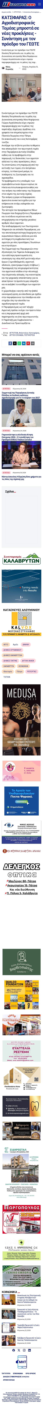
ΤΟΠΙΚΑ (7, 677)
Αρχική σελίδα (6, 12)
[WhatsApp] (19, 343)
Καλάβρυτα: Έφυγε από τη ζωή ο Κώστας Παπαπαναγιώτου (29, 1339)
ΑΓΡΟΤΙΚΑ (17, 12)
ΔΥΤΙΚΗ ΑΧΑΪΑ (28, 661)
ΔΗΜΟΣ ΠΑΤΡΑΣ (10, 661)
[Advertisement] (21, 922)
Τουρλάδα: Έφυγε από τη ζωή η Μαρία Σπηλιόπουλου (28, 1326)
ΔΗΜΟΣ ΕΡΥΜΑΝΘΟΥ (12, 650)
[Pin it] (28, 343)
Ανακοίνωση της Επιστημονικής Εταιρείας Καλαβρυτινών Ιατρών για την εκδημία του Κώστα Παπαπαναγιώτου (29, 1298)
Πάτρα (19, 671)
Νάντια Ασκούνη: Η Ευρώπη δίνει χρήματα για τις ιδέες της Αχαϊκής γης (21, 477)
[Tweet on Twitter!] (15, 343)
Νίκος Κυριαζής (9, 68)
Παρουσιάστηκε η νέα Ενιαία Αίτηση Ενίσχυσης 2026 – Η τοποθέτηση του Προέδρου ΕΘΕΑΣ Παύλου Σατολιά (17, 437)
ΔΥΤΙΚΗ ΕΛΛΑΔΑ (16, 335)
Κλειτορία (8, 671)
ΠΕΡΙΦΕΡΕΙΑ (29, 335)
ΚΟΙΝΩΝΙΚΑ (23, 666)
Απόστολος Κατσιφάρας (31, 12)
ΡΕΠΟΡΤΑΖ (31, 671)
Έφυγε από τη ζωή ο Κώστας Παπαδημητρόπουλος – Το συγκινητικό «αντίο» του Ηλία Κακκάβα (28, 1312)
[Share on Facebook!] (10, 343)
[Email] (33, 343)
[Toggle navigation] (39, 4)
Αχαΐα (15, 644)
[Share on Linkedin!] (24, 343)
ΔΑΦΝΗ (26, 644)
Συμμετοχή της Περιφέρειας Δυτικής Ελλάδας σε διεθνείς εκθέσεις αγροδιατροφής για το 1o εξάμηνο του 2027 (21, 395)
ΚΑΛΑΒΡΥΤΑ (9, 666)
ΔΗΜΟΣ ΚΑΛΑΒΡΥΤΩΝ (13, 655)
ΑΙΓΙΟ (6, 644)
